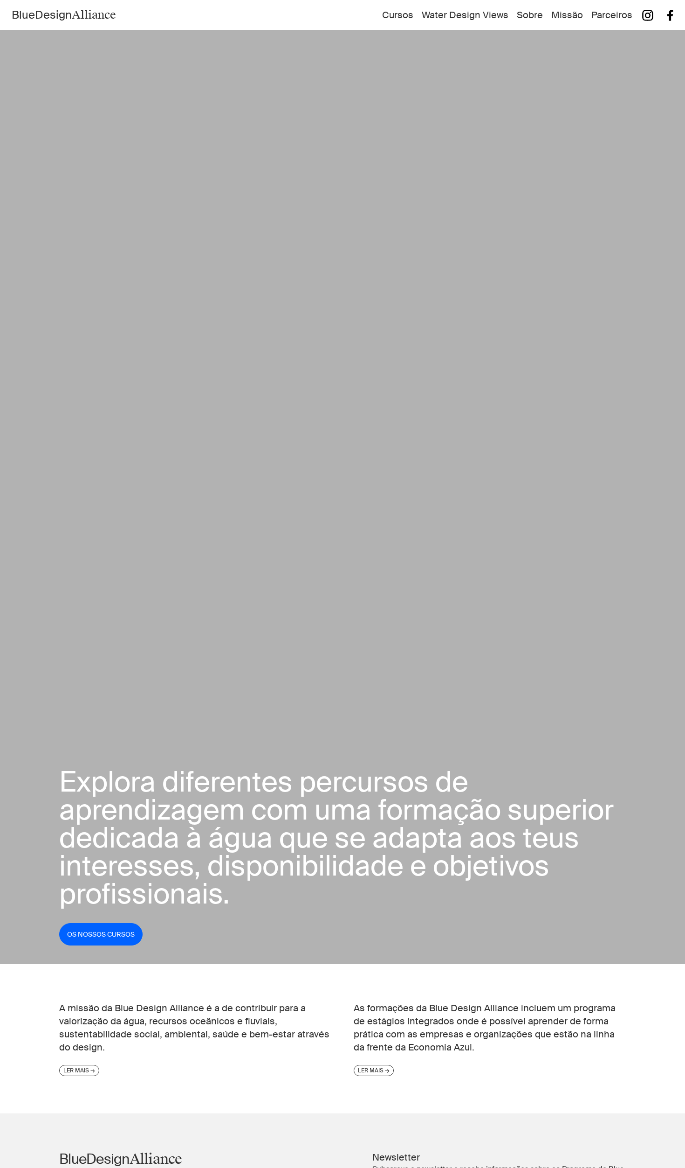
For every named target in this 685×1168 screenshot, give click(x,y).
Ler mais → (79, 1070)
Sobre (530, 15)
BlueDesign (64, 14)
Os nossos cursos (101, 934)
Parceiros (611, 15)
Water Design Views (465, 15)
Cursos (397, 15)
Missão (567, 15)
